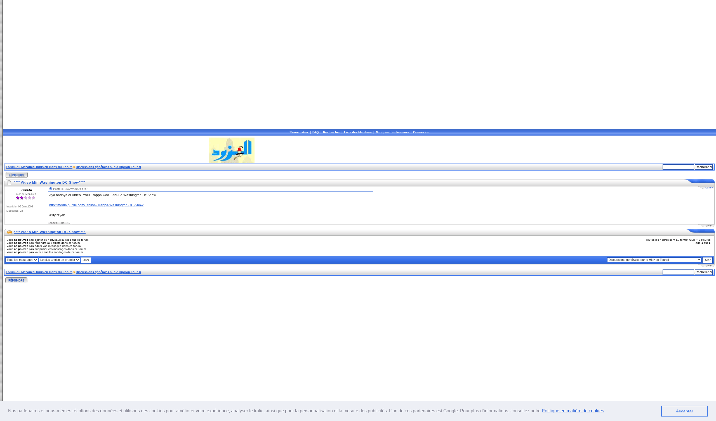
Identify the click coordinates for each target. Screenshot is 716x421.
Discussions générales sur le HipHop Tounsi (108, 167)
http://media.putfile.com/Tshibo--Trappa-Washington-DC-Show (96, 205)
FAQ (315, 132)
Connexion (421, 132)
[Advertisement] (106, 150)
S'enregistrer (298, 132)
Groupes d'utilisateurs (392, 132)
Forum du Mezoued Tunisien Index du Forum (39, 167)
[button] (606, 411)
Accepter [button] (684, 411)
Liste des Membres (358, 132)
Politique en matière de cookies (573, 410)
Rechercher (331, 132)
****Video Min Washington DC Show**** (50, 232)
